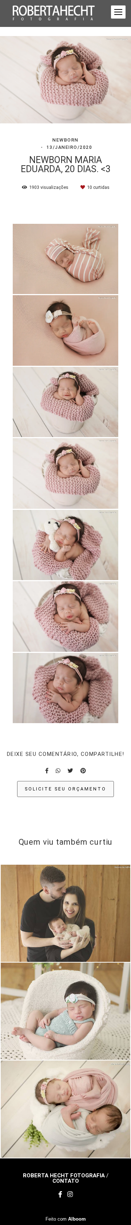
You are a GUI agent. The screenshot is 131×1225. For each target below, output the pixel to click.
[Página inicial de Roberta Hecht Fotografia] (54, 13)
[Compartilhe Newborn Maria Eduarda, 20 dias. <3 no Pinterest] (83, 771)
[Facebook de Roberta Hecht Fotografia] (60, 1194)
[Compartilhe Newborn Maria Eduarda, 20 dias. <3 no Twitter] (70, 771)
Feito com (65, 1219)
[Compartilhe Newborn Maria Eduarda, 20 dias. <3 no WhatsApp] (58, 771)
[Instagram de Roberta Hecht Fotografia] (70, 1194)
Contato (65, 1181)
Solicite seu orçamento (65, 789)
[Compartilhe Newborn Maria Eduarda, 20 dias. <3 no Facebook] (46, 771)
